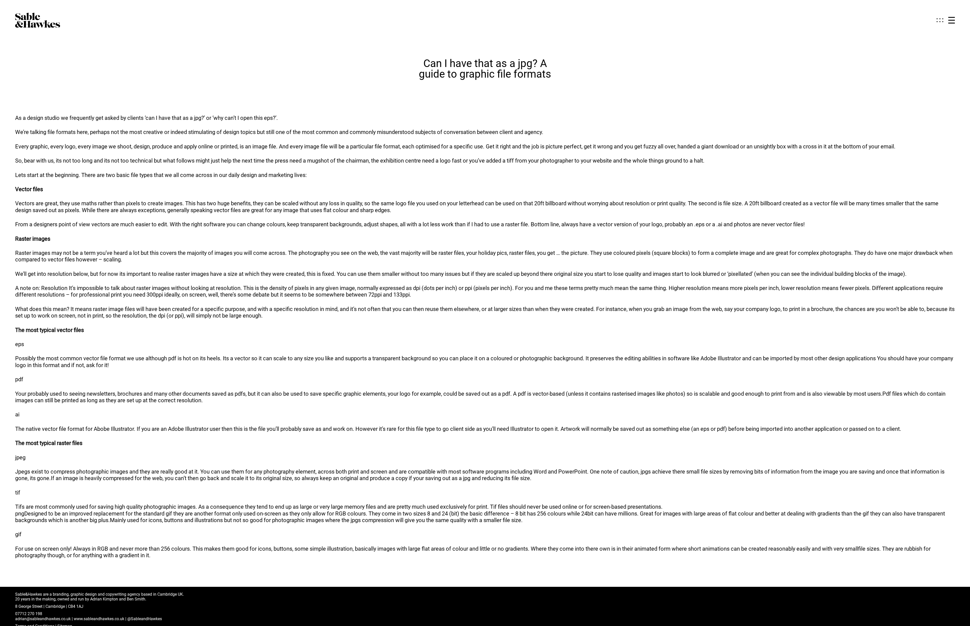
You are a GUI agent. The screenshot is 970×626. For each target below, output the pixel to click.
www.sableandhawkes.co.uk (99, 618)
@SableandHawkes (144, 618)
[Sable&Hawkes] (37, 20)
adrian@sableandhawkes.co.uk (43, 618)
